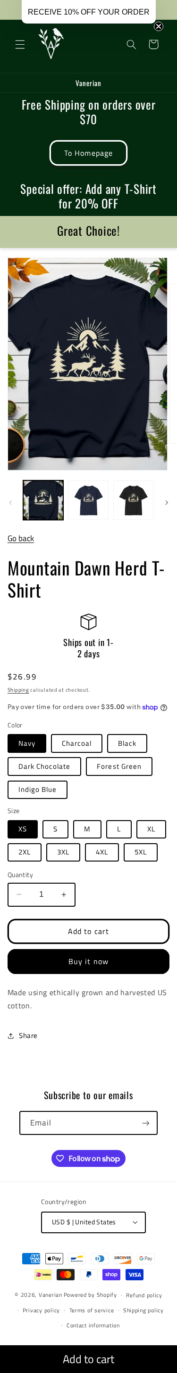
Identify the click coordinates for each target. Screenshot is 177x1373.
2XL (24, 851)
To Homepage (88, 153)
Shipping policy (143, 1310)
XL (151, 828)
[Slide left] (10, 502)
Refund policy (144, 1295)
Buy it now (88, 961)
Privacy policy (41, 1310)
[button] (20, 44)
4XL (102, 851)
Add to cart (88, 1358)
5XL (141, 851)
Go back (21, 538)
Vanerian (50, 1295)
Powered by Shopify (90, 1295)
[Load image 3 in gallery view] (133, 500)
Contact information (93, 1325)
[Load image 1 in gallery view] (43, 500)
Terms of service (91, 1310)
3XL (63, 851)
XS (22, 828)
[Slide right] (166, 502)
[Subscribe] (146, 1123)
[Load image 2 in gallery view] (88, 500)
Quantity (20, 874)
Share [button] (28, 1035)
